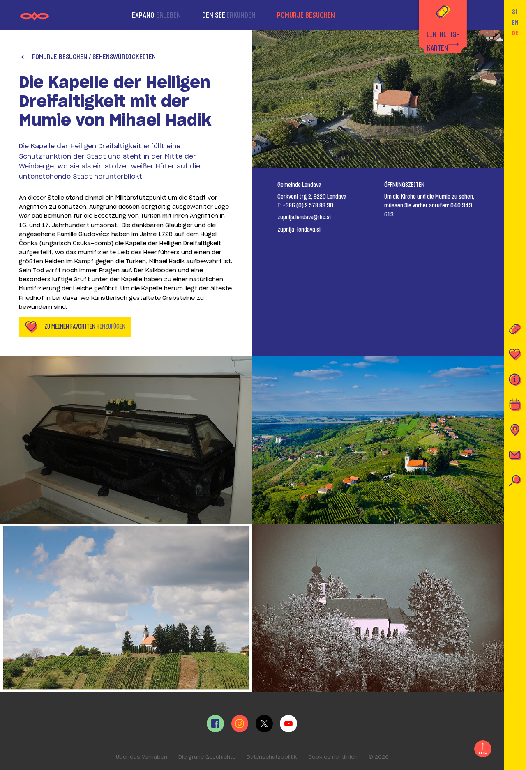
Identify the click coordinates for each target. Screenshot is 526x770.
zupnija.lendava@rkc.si (304, 217)
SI (515, 12)
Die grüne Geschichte (206, 756)
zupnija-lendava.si (299, 230)
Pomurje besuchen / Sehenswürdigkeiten (93, 57)
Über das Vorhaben (141, 756)
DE (515, 33)
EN (515, 23)
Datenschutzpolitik (272, 756)
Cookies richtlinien (333, 756)
